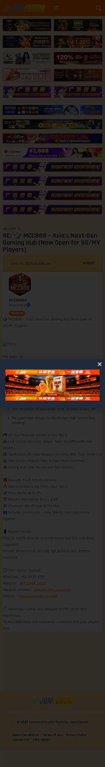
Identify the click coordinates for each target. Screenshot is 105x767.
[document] (52, 383)
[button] (99, 364)
